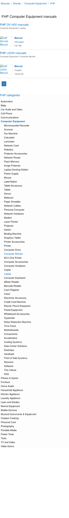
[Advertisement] (34, 482)
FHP (52, 3)
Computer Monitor (13, 253)
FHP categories (10, 95)
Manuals (5, 3)
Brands (17, 3)
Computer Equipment (35, 3)
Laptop (7, 273)
